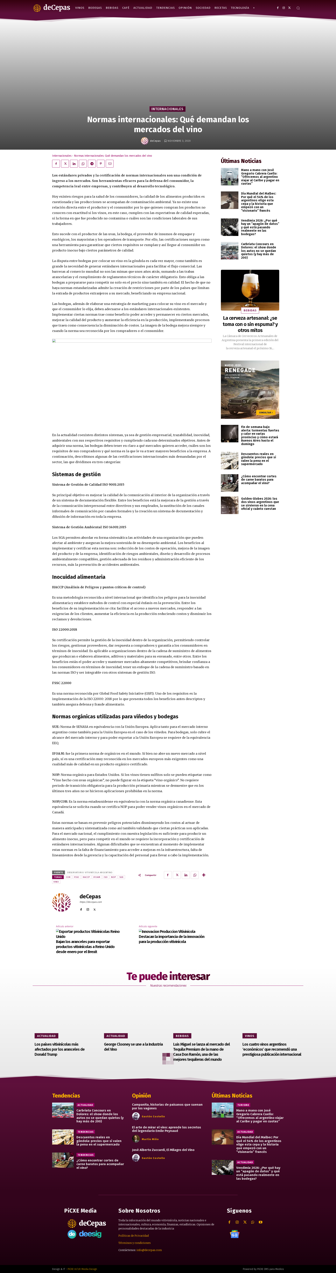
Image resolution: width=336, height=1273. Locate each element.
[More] (204, 875)
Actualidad (46, 1036)
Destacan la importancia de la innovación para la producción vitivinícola (171, 939)
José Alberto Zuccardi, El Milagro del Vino (163, 1150)
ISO (106, 877)
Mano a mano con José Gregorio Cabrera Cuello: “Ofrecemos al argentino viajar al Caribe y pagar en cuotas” (260, 176)
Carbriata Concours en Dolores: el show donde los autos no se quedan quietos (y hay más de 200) (258, 250)
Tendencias (86, 1132)
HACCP (86, 877)
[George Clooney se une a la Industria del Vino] (133, 1019)
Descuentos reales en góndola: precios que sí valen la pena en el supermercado (258, 459)
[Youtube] (260, 1222)
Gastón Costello (153, 1116)
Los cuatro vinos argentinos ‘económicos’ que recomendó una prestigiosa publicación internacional (271, 1049)
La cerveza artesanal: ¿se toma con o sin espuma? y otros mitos (250, 324)
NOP (113, 877)
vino (56, 882)
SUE (121, 877)
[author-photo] (136, 1116)
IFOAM (96, 877)
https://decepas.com (91, 902)
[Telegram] (92, 164)
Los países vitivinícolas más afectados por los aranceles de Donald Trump (60, 1049)
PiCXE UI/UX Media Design (82, 1269)
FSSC (76, 877)
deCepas (155, 141)
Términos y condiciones (134, 1243)
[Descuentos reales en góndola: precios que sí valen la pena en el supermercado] (229, 460)
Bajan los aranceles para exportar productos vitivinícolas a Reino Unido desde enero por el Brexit (85, 946)
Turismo (243, 1105)
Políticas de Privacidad (133, 1235)
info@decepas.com (149, 1250)
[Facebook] (277, 7)
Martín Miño (150, 1139)
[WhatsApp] (83, 164)
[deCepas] (145, 141)
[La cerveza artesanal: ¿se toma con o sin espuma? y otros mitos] (250, 290)
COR (68, 877)
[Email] (110, 164)
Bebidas (250, 310)
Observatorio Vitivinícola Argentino (90, 872)
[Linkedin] (74, 164)
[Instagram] (283, 7)
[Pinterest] (101, 164)
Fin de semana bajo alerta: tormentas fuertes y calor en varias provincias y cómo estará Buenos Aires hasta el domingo (260, 435)
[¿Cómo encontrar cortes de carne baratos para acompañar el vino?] (229, 483)
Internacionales (167, 109)
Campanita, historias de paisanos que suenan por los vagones (167, 1106)
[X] (289, 7)
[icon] (234, 1234)
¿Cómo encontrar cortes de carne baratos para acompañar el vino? (258, 479)
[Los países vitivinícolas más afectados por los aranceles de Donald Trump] (64, 1019)
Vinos (249, 1036)
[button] (298, 8)
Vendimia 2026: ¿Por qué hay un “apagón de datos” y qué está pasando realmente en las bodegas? (260, 227)
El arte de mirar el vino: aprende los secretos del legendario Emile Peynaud (166, 1129)
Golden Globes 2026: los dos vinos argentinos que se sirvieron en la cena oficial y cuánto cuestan (260, 504)
